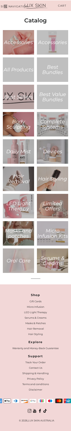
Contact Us (35, 367)
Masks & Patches (35, 323)
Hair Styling (35, 334)
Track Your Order (35, 362)
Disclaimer (35, 389)
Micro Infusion (35, 306)
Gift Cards (35, 301)
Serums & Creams (35, 317)
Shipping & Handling (35, 373)
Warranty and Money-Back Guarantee (35, 348)
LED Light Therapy (35, 312)
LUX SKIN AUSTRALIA (41, 420)
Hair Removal (35, 328)
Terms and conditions (35, 384)
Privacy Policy (35, 378)
